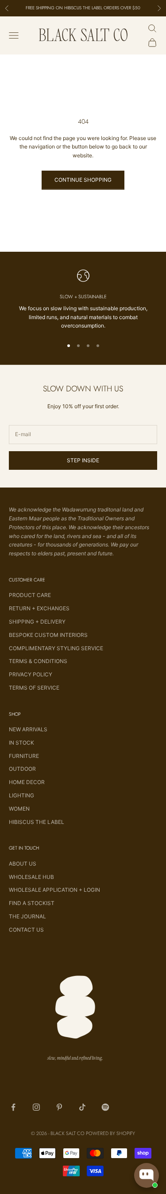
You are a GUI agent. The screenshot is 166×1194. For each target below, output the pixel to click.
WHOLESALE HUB (31, 877)
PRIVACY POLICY (30, 674)
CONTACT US (26, 929)
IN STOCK (21, 742)
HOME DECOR (27, 782)
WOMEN (19, 808)
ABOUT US (22, 863)
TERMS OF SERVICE (34, 687)
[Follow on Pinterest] (59, 1107)
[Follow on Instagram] (36, 1107)
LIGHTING (21, 795)
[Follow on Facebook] (13, 1107)
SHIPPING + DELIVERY (37, 621)
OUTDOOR (22, 768)
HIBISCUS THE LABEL (36, 822)
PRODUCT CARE (30, 595)
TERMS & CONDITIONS (38, 661)
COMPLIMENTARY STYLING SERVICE (56, 648)
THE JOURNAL (27, 916)
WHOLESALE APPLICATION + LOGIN (54, 889)
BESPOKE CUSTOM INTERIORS (48, 635)
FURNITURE (24, 756)
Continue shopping (83, 179)
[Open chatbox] (146, 1175)
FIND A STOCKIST (31, 903)
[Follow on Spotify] (105, 1107)
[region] (83, 300)
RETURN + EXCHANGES (39, 608)
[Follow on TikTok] (82, 1107)
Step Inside (83, 460)
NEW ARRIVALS (28, 729)
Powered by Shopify (110, 1133)
